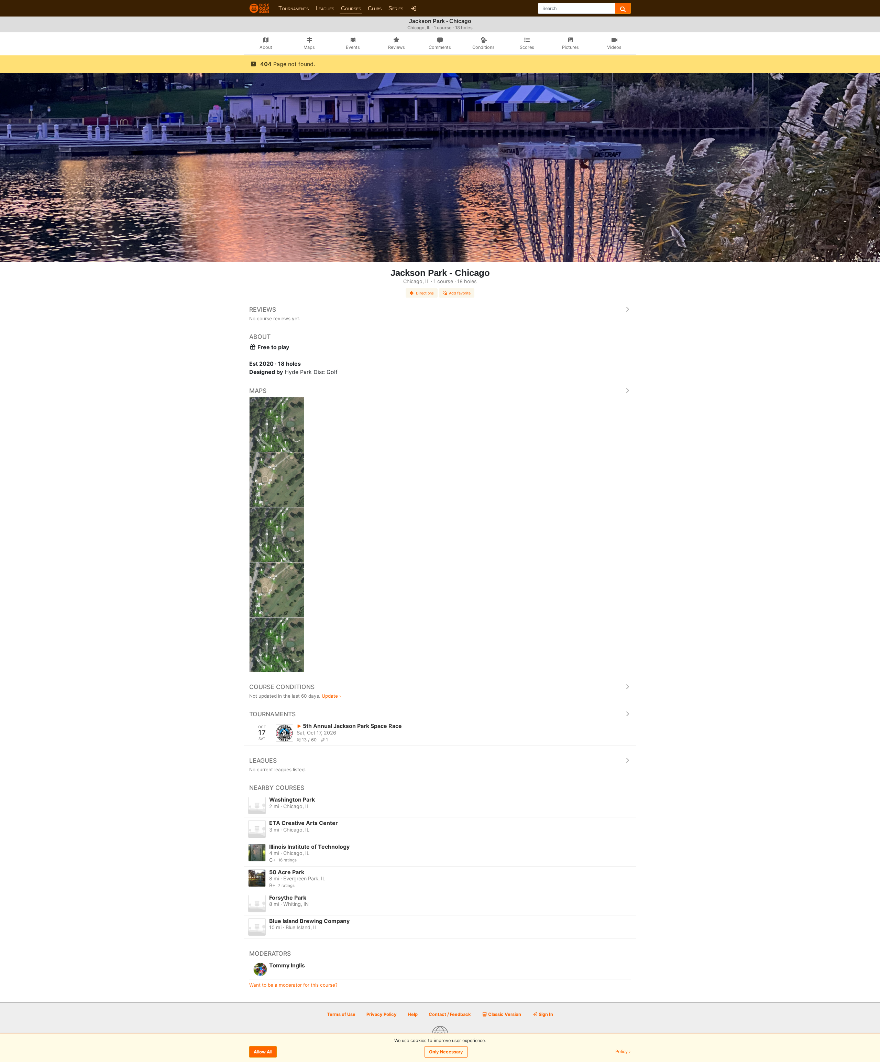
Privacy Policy (381, 1014)
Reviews (262, 309)
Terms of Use (341, 1014)
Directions (425, 293)
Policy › (623, 1052)
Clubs (375, 8)
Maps (257, 390)
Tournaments (293, 8)
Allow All (263, 1051)
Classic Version (504, 1014)
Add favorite (460, 293)
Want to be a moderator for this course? (293, 985)
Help (413, 1014)
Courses (351, 8)
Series (395, 8)
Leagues (325, 8)
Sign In (545, 1014)
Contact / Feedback (450, 1014)
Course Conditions (282, 686)
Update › (331, 696)
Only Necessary (446, 1051)
